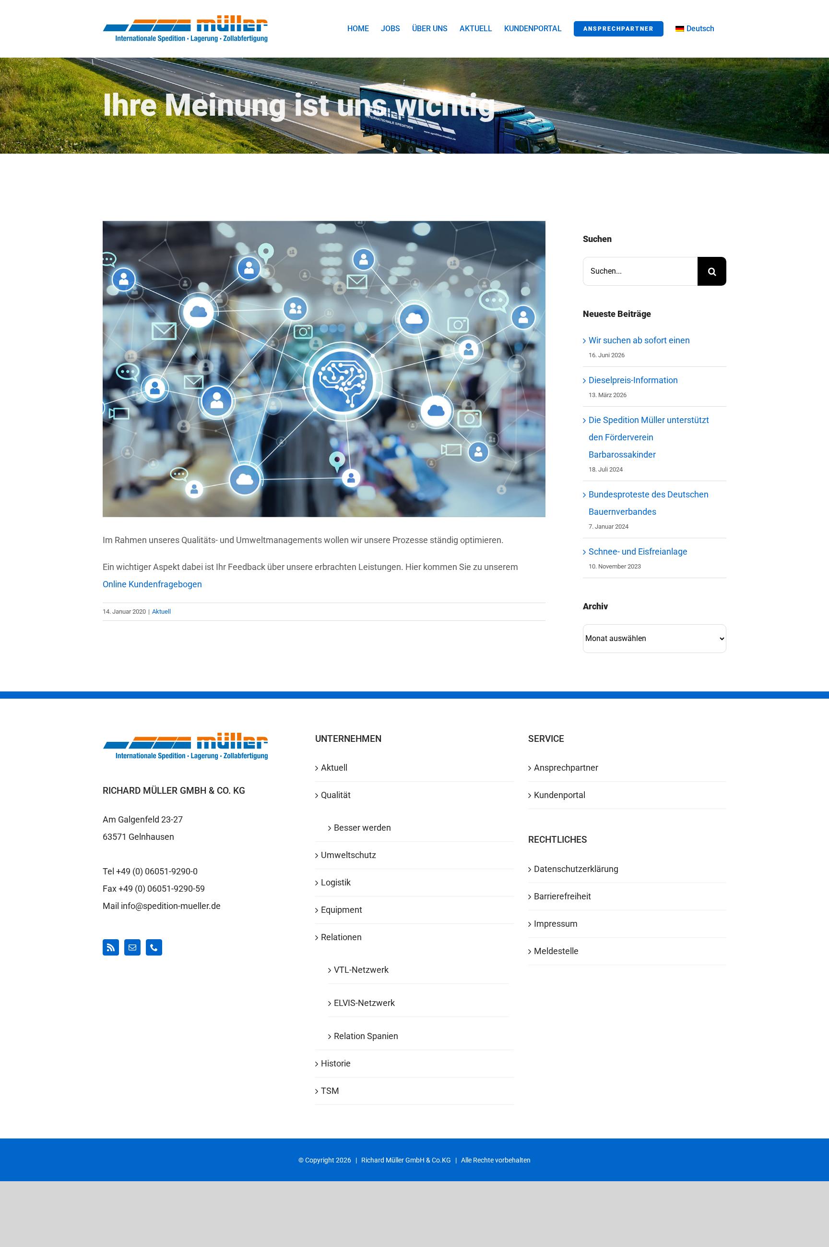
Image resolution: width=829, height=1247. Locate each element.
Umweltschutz (348, 855)
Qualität (336, 795)
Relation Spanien (366, 1036)
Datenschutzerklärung (576, 869)
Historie (336, 1063)
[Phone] (154, 947)
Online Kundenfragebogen (152, 584)
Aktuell (161, 611)
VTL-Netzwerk (361, 970)
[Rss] (111, 947)
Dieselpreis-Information (633, 380)
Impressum (556, 924)
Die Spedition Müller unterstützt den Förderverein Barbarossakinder (649, 437)
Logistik (336, 882)
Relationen (341, 937)
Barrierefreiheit (562, 896)
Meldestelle (556, 951)
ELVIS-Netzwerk (364, 1003)
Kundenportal (559, 795)
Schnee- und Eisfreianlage (638, 551)
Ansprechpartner (566, 768)
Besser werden (362, 828)
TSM (330, 1091)
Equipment (341, 910)
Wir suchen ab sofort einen (639, 340)
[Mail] (132, 947)
